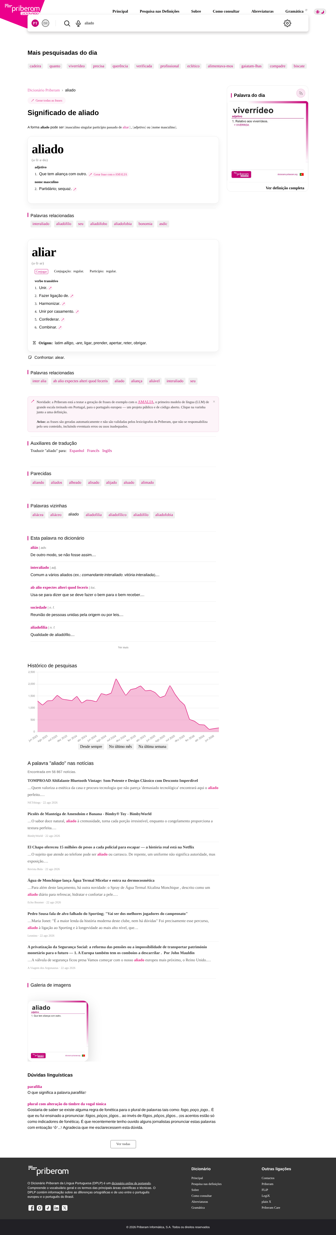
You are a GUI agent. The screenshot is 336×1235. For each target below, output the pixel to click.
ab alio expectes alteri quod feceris (80, 381)
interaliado (40, 224)
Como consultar (226, 11)
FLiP (265, 1190)
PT (35, 23)
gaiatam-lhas (251, 66)
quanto (54, 66)
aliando (38, 482)
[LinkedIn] (56, 1210)
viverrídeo (77, 66)
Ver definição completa (285, 188)
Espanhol (77, 451)
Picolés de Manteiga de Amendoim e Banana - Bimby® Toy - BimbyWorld (90, 814)
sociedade (39, 607)
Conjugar (41, 271)
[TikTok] (48, 1210)
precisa (98, 66)
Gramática (295, 11)
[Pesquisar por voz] (78, 23)
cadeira (35, 66)
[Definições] (287, 23)
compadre (277, 66)
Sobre (196, 11)
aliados (56, 482)
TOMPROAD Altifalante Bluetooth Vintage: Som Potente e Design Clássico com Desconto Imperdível (113, 781)
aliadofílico (117, 515)
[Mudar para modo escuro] (320, 12)
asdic (163, 224)
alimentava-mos (220, 66)
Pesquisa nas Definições (159, 11)
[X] (64, 1210)
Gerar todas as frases (49, 100)
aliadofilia (94, 515)
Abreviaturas (262, 11)
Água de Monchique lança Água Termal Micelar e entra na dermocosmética (91, 880)
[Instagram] (39, 1210)
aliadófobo (98, 224)
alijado (111, 482)
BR (45, 23)
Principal (120, 11)
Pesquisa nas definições (206, 1184)
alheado (75, 482)
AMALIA (145, 402)
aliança (136, 381)
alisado (93, 482)
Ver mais (123, 647)
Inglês (107, 451)
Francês (93, 451)
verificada (144, 66)
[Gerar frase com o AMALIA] (74, 189)
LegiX (266, 1196)
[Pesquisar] (67, 23)
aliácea (37, 515)
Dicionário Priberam (44, 90)
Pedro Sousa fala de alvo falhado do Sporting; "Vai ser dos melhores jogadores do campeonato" (108, 914)
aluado (129, 482)
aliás (34, 548)
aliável (154, 381)
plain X (266, 1201)
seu (80, 224)
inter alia (39, 381)
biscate (299, 66)
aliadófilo (63, 224)
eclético (193, 66)
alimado (147, 482)
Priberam (268, 1184)
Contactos (268, 1178)
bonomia (145, 224)
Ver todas (123, 1144)
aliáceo (55, 515)
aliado (119, 381)
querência (120, 66)
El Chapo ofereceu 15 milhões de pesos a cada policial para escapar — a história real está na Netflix (111, 847)
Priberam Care (271, 1207)
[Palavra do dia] (300, 93)
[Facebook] (31, 1210)
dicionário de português (131, 1183)
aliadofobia (123, 224)
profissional (169, 66)
